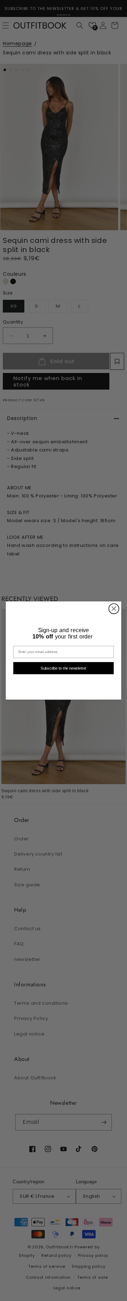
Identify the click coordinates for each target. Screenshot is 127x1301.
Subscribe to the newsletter (63, 668)
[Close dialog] (114, 608)
